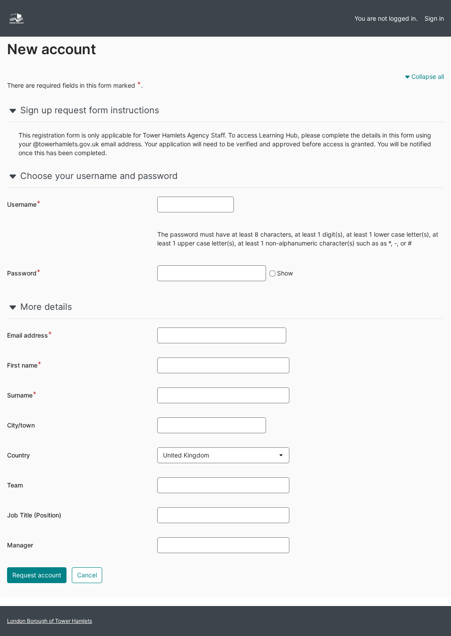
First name (24, 365)
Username (24, 204)
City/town (21, 425)
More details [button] (46, 306)
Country (18, 455)
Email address (29, 335)
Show (285, 273)
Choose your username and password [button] (98, 176)
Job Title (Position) (34, 515)
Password (24, 273)
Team (15, 485)
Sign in (434, 18)
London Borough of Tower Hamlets (49, 620)
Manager (20, 545)
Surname (22, 395)
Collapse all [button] (427, 76)
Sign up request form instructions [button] (89, 110)
